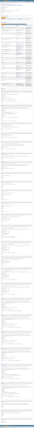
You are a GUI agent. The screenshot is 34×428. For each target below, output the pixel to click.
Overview (1, 0)
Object (17, 44)
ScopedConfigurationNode (9, 30)
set (16, 62)
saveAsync (17, 60)
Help (13, 0)
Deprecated (9, 0)
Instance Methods (12, 24)
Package (4, 0)
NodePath (18, 69)
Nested (3, 2)
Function (20, 76)
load (16, 37)
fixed (16, 30)
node (2, 174)
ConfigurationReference (8, 10)
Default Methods (24, 24)
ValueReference (6, 43)
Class (20, 49)
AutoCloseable (7, 422)
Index (12, 0)
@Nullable (22, 62)
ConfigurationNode (16, 10)
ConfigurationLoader (20, 30)
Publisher (2, 60)
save (16, 55)
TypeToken (20, 43)
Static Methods (7, 24)
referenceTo (17, 43)
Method (9, 2)
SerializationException (4, 221)
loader (17, 39)
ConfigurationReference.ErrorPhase (11, 19)
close (3, 420)
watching (17, 83)
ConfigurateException (24, 107)
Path (21, 83)
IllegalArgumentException (4, 236)
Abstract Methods (18, 24)
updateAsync (17, 76)
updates (17, 80)
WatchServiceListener (18, 85)
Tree (7, 0)
